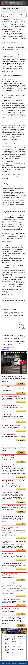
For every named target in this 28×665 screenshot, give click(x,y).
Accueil (4, 8)
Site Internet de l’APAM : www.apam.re (8, 348)
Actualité (8, 8)
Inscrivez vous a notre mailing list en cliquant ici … (14, 650)
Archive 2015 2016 (6, 11)
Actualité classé (15, 8)
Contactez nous (22, 663)
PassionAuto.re (13, 2)
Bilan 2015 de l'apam (16, 11)
